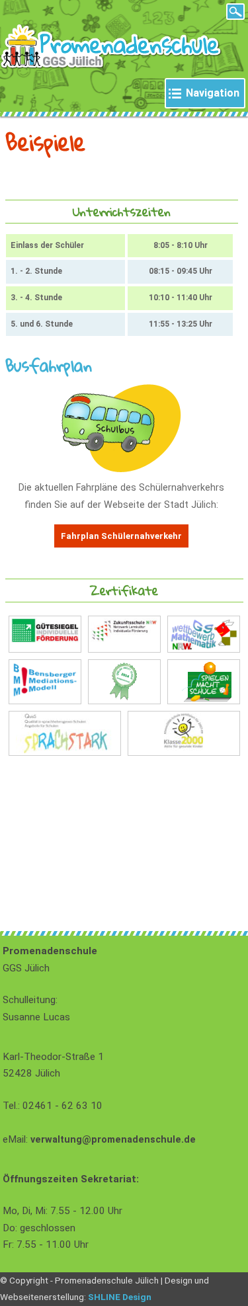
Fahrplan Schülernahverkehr (121, 536)
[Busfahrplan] (121, 469)
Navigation (212, 93)
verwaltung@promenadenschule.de (113, 1139)
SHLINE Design (119, 1296)
